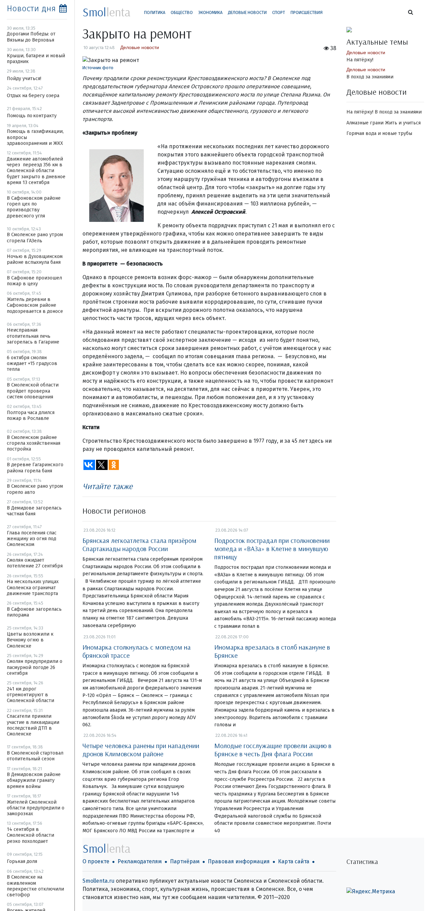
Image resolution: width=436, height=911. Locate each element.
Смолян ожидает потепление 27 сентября (35, 563)
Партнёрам (185, 861)
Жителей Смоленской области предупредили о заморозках (35, 808)
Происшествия (307, 12)
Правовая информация (239, 861)
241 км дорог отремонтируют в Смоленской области (30, 695)
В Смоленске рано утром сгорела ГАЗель (35, 237)
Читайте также (107, 486)
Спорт (278, 12)
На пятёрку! (359, 60)
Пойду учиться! (24, 78)
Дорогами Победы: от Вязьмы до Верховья (31, 37)
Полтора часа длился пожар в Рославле (30, 415)
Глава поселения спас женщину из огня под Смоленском (32, 539)
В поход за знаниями (369, 77)
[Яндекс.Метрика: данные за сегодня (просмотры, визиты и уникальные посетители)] (370, 891)
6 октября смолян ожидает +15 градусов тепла (32, 364)
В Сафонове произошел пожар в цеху (34, 281)
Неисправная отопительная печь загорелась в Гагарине (33, 336)
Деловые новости (247, 12)
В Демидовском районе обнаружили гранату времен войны (34, 780)
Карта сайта (293, 861)
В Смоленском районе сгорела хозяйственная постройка (33, 443)
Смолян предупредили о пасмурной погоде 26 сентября (34, 667)
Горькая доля (22, 861)
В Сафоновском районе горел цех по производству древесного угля (34, 207)
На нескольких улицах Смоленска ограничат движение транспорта (33, 587)
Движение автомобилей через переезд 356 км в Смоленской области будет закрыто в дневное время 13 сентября (36, 170)
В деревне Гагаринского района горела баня (35, 467)
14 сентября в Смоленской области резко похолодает (30, 835)
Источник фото (97, 67)
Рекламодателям (140, 861)
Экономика (210, 12)
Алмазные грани (365, 123)
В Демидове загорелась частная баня (34, 511)
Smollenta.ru (98, 881)
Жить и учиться (403, 123)
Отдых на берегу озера (33, 95)
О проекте (95, 861)
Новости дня (31, 8)
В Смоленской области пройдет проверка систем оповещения (33, 391)
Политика (154, 12)
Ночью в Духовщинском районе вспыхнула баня (35, 259)
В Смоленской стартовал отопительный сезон (35, 756)
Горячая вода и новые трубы (379, 133)
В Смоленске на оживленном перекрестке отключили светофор (35, 886)
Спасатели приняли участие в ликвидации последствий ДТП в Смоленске (33, 725)
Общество (182, 12)
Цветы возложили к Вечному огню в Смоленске (30, 640)
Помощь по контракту (32, 116)
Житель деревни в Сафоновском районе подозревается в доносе (35, 305)
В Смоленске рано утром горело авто (35, 489)
